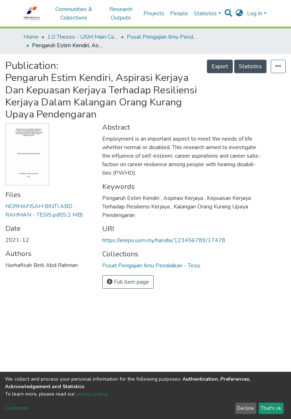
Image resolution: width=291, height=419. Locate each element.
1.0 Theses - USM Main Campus (82, 37)
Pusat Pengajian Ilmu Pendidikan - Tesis (162, 37)
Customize (16, 408)
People (179, 13)
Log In (254, 13)
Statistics (250, 66)
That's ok (270, 408)
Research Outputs (120, 13)
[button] (239, 13)
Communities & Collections (73, 13)
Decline (245, 408)
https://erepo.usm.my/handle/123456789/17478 (163, 240)
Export (220, 66)
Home (31, 37)
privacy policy (91, 394)
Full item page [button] (130, 282)
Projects (153, 13)
